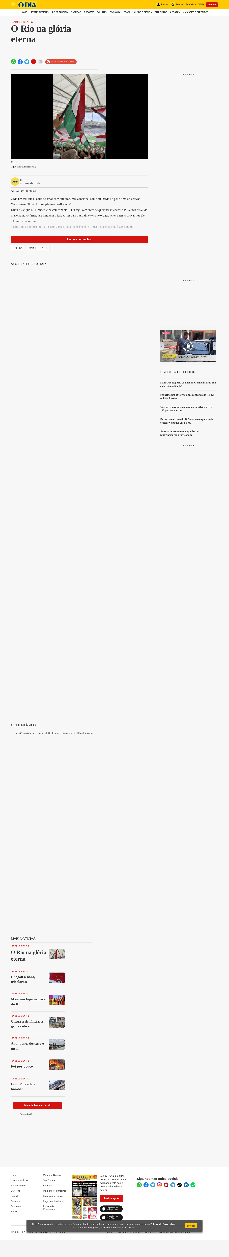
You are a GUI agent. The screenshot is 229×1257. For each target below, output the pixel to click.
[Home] (27, 7)
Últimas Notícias (39, 12)
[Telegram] (172, 1184)
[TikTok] (179, 1184)
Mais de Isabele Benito (37, 1105)
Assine (212, 4)
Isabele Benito (22, 21)
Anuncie (110, 1232)
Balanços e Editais (53, 1196)
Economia (114, 12)
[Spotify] (192, 1184)
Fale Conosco (165, 1232)
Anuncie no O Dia (195, 4)
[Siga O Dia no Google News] (60, 61)
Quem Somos (182, 1232)
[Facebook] (146, 1184)
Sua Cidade (161, 12)
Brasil (127, 12)
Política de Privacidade (49, 1207)
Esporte (89, 12)
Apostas (175, 12)
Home (24, 12)
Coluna (17, 248)
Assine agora (111, 1198)
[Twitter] (152, 1184)
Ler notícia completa (79, 239)
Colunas (101, 12)
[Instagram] (159, 1184)
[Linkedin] (186, 1184)
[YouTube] (166, 1184)
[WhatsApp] (139, 1184)
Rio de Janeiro (59, 12)
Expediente (149, 1232)
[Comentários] (40, 61)
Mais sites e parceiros (54, 1190)
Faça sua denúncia (53, 1201)
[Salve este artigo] (33, 61)
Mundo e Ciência (143, 12)
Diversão (76, 12)
